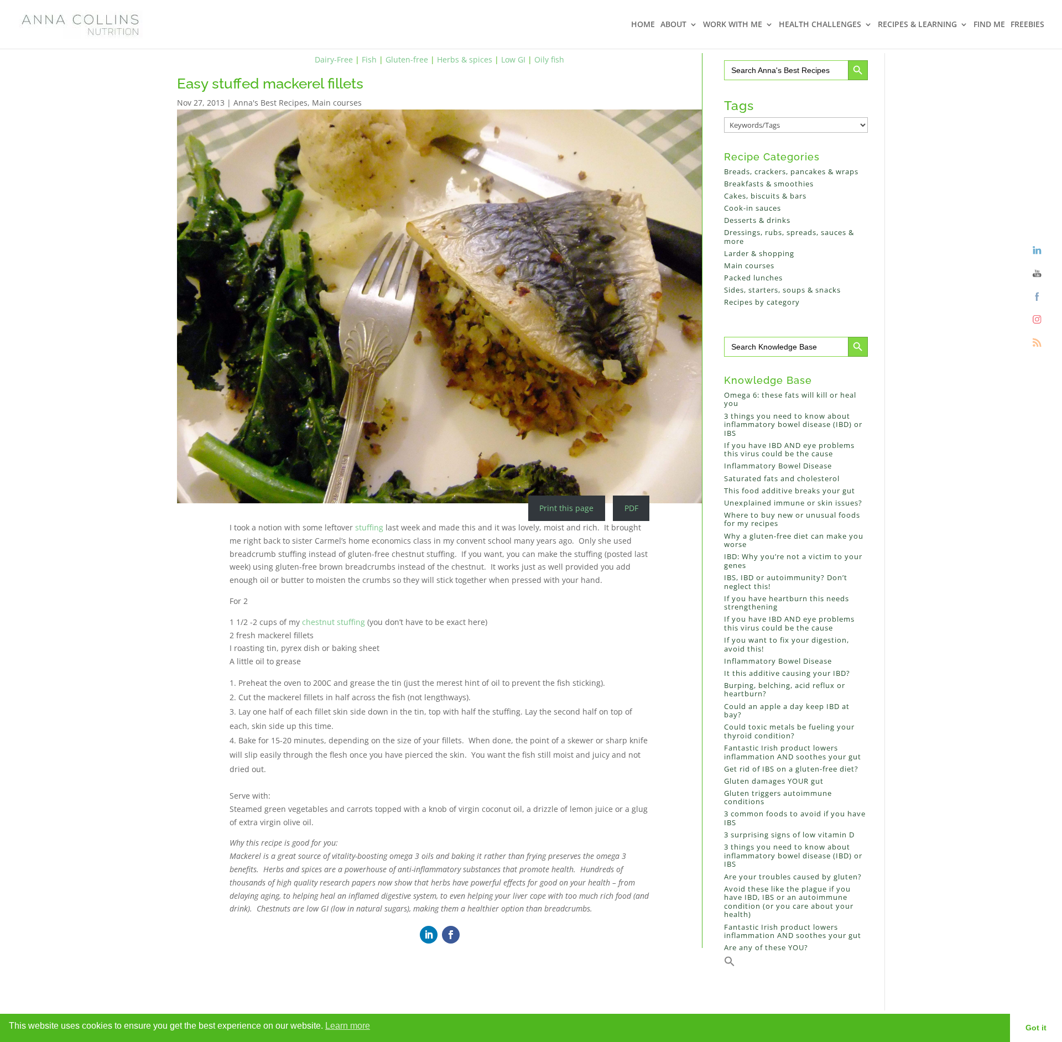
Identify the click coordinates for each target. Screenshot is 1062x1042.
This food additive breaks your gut (789, 491)
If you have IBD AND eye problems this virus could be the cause (789, 449)
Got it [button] (1036, 1027)
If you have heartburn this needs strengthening (786, 602)
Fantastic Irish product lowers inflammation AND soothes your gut (792, 752)
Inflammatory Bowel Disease (778, 466)
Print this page (566, 508)
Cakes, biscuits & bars (765, 196)
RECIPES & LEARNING (917, 24)
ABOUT (673, 24)
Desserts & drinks (757, 220)
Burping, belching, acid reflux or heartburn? (784, 689)
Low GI (513, 59)
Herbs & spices (464, 59)
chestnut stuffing (333, 622)
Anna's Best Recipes (270, 102)
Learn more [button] (347, 1025)
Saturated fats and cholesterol (782, 478)
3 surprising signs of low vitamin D (789, 835)
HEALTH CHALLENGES (820, 24)
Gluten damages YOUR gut (774, 781)
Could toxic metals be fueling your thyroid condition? (789, 731)
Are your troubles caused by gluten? (793, 877)
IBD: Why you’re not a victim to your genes (793, 560)
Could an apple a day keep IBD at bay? (787, 710)
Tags (739, 105)
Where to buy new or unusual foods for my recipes (792, 519)
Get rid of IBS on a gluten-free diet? (791, 769)
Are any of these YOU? (766, 947)
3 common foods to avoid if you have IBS (795, 818)
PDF (631, 508)
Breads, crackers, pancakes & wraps (791, 171)
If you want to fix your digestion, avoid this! (786, 644)
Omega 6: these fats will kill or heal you (790, 399)
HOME (643, 24)
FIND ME (989, 24)
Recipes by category (762, 302)
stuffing (368, 527)
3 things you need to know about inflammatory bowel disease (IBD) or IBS (793, 424)
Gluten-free (407, 59)
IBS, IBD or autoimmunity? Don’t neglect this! (785, 581)
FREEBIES (1027, 24)
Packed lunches (753, 278)
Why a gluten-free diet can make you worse (793, 540)
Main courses (337, 102)
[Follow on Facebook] (451, 935)
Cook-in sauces (752, 208)
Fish (369, 59)
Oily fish (549, 59)
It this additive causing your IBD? (787, 673)
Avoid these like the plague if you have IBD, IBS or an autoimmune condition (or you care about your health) (788, 902)
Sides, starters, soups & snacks (782, 290)
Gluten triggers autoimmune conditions (778, 797)
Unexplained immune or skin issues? (793, 503)
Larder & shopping (759, 253)
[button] (729, 964)
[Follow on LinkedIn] (429, 935)
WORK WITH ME (732, 24)
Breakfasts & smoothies (769, 184)
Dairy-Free (334, 59)
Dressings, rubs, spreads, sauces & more (789, 236)
